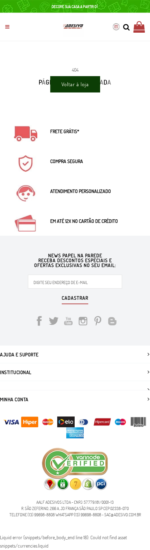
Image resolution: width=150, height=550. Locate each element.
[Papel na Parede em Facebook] (39, 322)
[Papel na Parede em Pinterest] (97, 322)
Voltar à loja (75, 84)
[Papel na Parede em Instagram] (83, 322)
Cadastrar (75, 298)
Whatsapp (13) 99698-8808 (78, 514)
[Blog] (112, 322)
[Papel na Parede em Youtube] (68, 322)
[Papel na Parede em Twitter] (53, 322)
